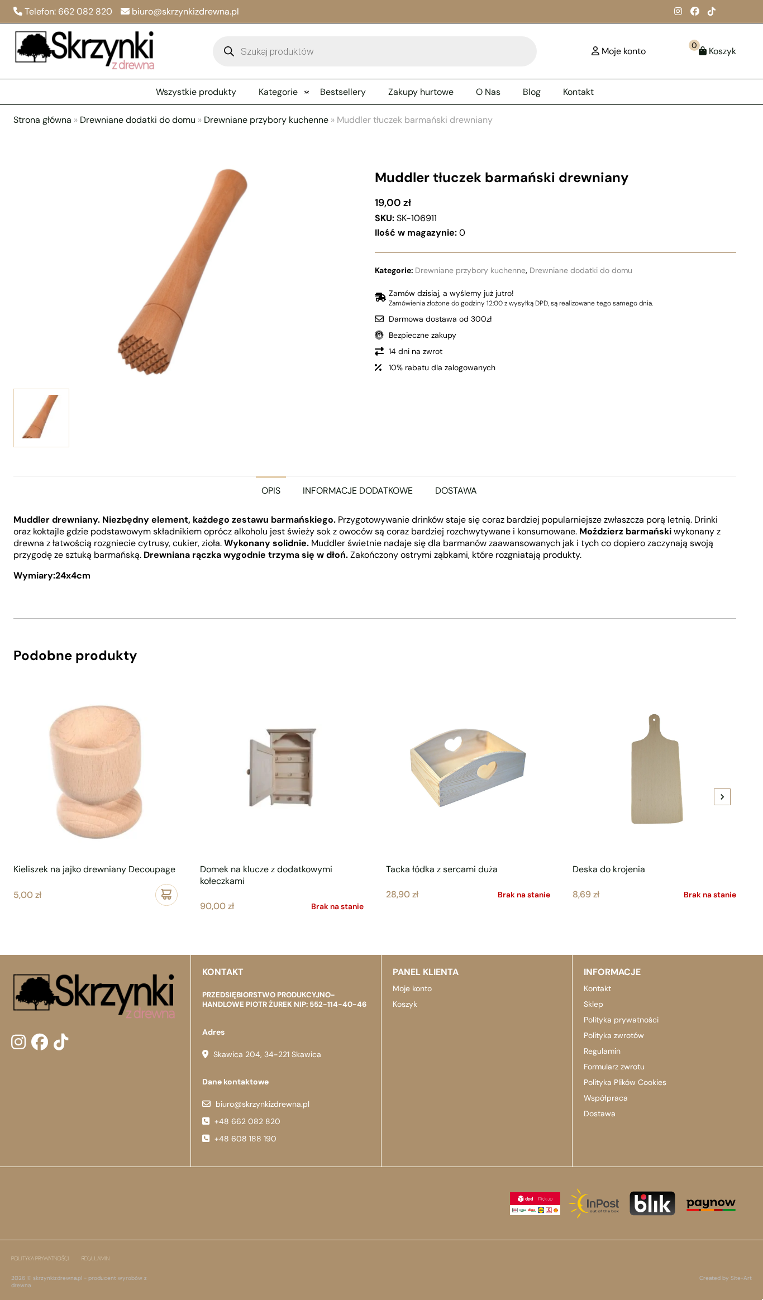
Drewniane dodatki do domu (137, 120)
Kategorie (278, 92)
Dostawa (600, 1113)
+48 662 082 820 (247, 1121)
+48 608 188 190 (245, 1139)
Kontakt (578, 92)
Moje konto (412, 988)
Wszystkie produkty (196, 92)
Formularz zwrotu (614, 1067)
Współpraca (606, 1098)
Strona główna (42, 120)
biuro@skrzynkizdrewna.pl (262, 1104)
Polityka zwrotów (614, 1035)
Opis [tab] (270, 490)
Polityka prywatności (621, 1020)
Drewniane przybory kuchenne (266, 120)
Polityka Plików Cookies (625, 1082)
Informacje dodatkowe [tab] (358, 490)
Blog (532, 92)
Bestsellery (343, 92)
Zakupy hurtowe (421, 92)
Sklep (593, 1004)
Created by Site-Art (725, 1278)
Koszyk (405, 1004)
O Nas (488, 92)
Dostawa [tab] (456, 490)
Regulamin (602, 1051)
